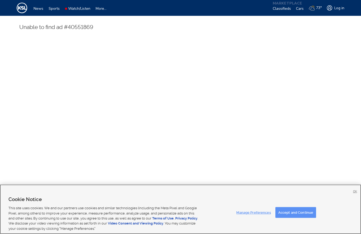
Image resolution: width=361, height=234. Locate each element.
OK (355, 191)
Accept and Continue (295, 212)
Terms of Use (163, 218)
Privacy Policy (186, 218)
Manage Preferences (253, 212)
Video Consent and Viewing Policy (135, 224)
